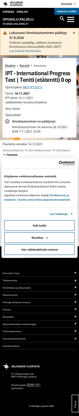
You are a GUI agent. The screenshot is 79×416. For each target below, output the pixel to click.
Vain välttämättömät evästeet (39, 249)
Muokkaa (37, 237)
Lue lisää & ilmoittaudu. (25, 51)
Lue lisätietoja (59, 213)
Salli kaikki (39, 225)
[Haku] (62, 18)
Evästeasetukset (11, 346)
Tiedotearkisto (10, 280)
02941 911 (34, 385)
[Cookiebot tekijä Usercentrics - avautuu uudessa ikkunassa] (59, 163)
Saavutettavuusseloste (14, 338)
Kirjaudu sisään (66, 11)
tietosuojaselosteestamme (52, 199)
